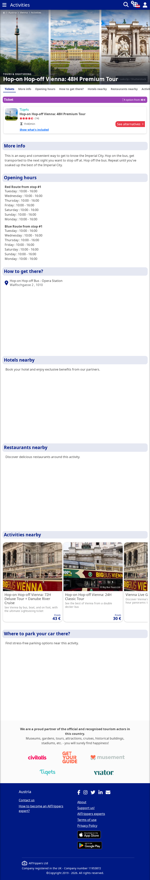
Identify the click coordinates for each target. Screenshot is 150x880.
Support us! (86, 808)
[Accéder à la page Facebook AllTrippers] (80, 793)
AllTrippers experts (91, 814)
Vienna (24, 12)
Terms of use (86, 820)
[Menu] (4, 5)
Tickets (9, 89)
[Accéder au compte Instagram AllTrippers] (87, 793)
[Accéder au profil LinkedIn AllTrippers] (102, 793)
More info (24, 89)
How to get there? (71, 89)
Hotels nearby (97, 89)
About (81, 802)
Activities (36, 12)
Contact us (27, 800)
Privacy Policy (87, 826)
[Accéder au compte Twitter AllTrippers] (94, 793)
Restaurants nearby (124, 89)
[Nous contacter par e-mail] (109, 793)
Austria (12, 12)
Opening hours (45, 89)
